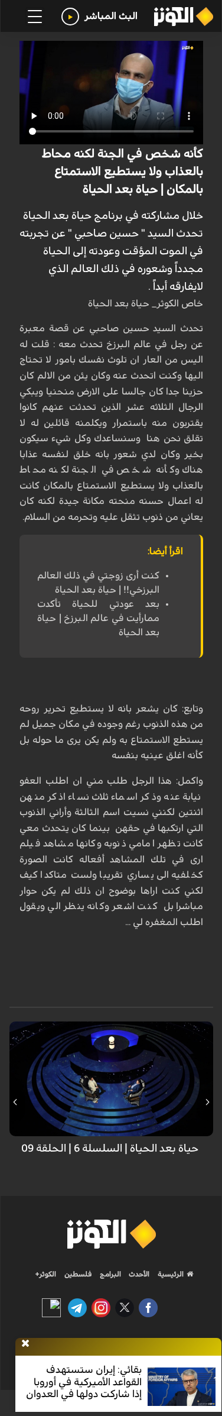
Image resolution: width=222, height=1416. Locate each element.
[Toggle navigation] (34, 16)
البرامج (109, 1274)
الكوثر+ (45, 1274)
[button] (207, 1102)
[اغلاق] (25, 1344)
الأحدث (138, 1274)
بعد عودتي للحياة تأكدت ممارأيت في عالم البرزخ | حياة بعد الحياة (98, 618)
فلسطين (78, 1274)
